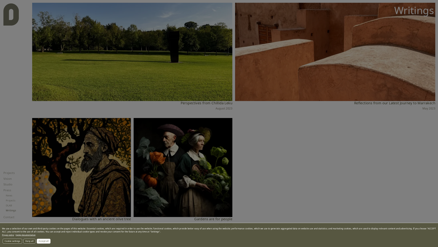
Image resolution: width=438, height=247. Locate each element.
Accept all (44, 241)
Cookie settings (12, 241)
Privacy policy (8, 235)
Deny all (29, 241)
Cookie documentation (26, 235)
